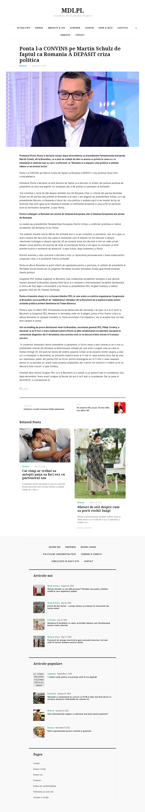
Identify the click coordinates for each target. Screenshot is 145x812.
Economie (75, 28)
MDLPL (72, 10)
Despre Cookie (88, 547)
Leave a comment (84, 528)
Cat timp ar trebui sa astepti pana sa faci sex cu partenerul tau (43, 474)
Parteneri (70, 547)
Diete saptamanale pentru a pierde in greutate (69, 731)
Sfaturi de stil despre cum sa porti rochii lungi (98, 508)
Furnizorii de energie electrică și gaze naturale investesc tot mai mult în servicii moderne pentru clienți (77, 641)
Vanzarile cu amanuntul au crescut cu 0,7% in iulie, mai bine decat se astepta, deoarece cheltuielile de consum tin (79, 698)
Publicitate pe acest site (65, 561)
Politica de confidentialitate (59, 554)
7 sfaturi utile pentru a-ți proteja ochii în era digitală (72, 677)
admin (25, 389)
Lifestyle (123, 28)
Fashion (89, 28)
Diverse (39, 28)
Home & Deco (106, 28)
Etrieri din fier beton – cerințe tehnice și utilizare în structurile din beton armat (78, 607)
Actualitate (23, 28)
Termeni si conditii (91, 554)
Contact (80, 35)
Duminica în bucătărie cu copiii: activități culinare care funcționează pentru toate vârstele (78, 624)
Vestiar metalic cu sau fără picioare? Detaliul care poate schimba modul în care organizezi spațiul (77, 590)
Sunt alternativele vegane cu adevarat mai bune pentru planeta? (77, 714)
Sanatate (65, 35)
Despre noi (54, 547)
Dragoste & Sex (56, 28)
